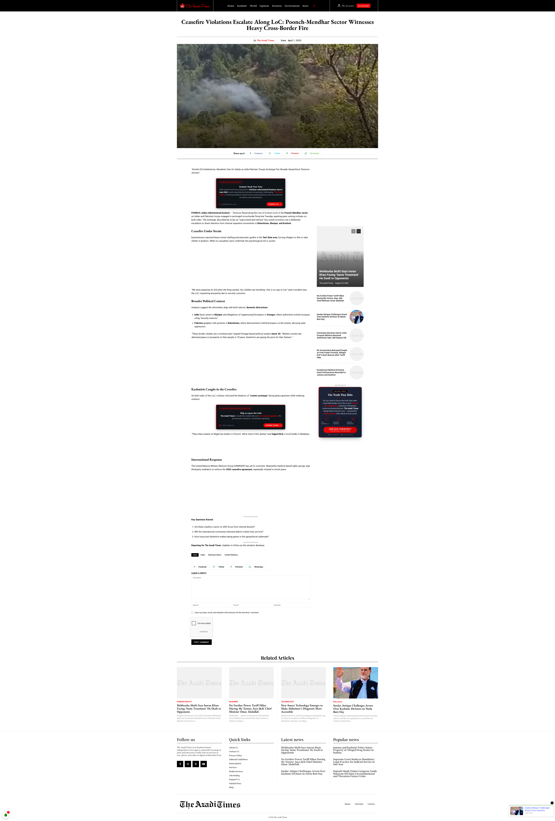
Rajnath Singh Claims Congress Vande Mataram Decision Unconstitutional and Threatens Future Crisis (355, 773)
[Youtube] (203, 764)
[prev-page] (353, 231)
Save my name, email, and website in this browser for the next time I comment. (227, 612)
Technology (287, 702)
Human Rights (184, 702)
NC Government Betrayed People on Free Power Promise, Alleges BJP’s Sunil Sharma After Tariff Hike (332, 354)
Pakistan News (215, 555)
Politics (337, 702)
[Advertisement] (250, 266)
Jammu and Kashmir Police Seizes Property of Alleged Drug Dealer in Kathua (353, 750)
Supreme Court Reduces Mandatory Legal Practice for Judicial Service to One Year (354, 762)
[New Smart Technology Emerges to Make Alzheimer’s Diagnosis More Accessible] (303, 683)
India (202, 555)
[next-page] (359, 231)
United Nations (231, 555)
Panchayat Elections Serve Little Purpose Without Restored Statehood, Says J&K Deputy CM (332, 335)
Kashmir (233, 702)
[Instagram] (188, 764)
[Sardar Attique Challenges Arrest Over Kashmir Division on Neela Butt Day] (357, 317)
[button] (314, 6)
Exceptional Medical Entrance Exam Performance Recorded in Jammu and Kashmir (331, 372)
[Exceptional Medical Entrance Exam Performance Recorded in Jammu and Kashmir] (357, 372)
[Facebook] (180, 764)
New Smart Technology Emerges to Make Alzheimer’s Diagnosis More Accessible (302, 708)
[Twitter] (196, 764)
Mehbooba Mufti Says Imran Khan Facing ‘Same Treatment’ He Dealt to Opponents (339, 275)
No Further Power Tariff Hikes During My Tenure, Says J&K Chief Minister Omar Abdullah (330, 298)
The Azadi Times (265, 40)
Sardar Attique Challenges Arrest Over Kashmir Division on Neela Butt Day (332, 316)
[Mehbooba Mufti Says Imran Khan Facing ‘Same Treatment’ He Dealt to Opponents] (340, 256)
